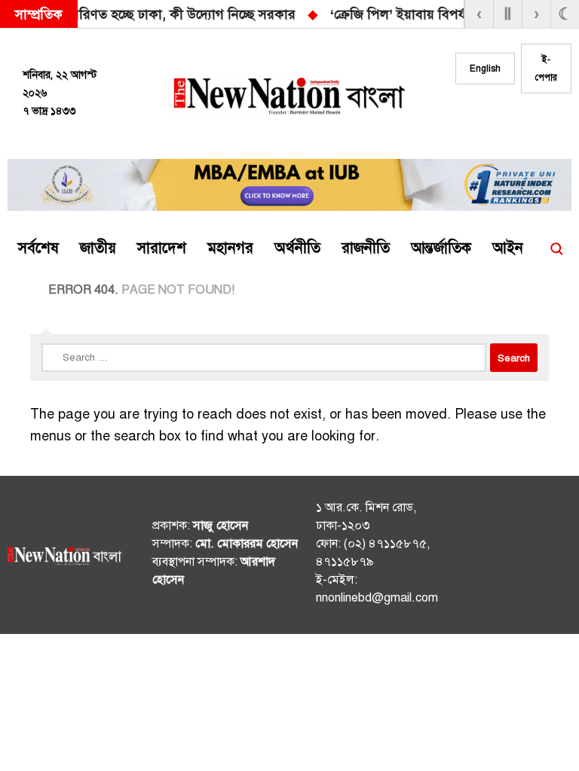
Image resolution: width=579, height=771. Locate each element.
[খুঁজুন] (556, 248)
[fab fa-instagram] (521, 121)
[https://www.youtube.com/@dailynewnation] (554, 557)
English (485, 68)
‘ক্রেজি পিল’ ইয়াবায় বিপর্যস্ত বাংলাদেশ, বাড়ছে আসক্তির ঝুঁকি (212, 14)
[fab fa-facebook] (490, 121)
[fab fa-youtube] (551, 121)
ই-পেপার (546, 68)
